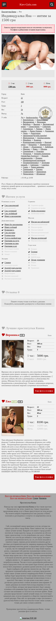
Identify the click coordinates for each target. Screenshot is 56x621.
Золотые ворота (43, 138)
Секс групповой (10, 211)
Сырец (25, 167)
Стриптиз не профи (38, 208)
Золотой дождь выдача (13, 268)
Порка (33, 263)
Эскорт (7, 254)
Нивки (35, 149)
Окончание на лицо (11, 243)
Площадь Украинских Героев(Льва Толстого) (35, 155)
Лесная (25, 147)
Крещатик (33, 145)
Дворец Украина (36, 131)
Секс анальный (10, 208)
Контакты (42, 498)
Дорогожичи (35, 133)
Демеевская (49, 131)
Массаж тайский (37, 230)
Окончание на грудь (11, 241)
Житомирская (28, 138)
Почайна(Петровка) (31, 163)
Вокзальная (41, 122)
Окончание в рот (10, 246)
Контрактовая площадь (32, 142)
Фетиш (33, 265)
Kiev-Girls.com (28, 4)
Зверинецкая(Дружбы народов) (35, 136)
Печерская (27, 154)
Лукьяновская (36, 147)
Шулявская (40, 174)
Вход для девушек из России (21, 498)
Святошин (34, 165)
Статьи (35, 498)
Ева (8, 401)
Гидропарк (46, 126)
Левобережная (45, 145)
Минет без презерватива (13, 224)
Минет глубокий (10, 227)
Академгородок (32, 117)
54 (22, 110)
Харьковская (41, 172)
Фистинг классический (12, 279)
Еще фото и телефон (44, 391)
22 (22, 98)
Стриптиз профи (37, 205)
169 (22, 102)
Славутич (45, 165)
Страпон (7, 263)
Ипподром (27, 140)
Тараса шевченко (37, 167)
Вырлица (36, 124)
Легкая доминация (38, 260)
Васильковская (28, 122)
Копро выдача (9, 273)
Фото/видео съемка (11, 249)
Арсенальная (45, 117)
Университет (28, 172)
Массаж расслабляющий (40, 222)
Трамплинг (35, 268)
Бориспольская (42, 120)
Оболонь (43, 149)
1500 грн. (12, 87)
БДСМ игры (35, 257)
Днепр (25, 133)
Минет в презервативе (12, 216)
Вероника (12, 335)
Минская (26, 149)
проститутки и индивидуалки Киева (30, 609)
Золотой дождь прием (12, 271)
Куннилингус (9, 230)
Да (22, 114)
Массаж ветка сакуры (39, 241)
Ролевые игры (9, 235)
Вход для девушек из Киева (15, 496)
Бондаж (34, 249)
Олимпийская (28, 151)
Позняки (39, 158)
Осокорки (40, 151)
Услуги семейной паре (12, 238)
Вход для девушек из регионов (38, 496)
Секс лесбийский (10, 214)
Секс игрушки (9, 233)
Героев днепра (34, 126)
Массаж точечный (38, 235)
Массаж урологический (40, 233)
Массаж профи (36, 227)
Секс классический (11, 205)
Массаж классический (39, 224)
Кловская (37, 140)
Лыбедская (49, 147)
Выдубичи (26, 124)
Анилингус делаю (11, 265)
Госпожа (34, 252)
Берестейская (28, 120)
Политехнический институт (34, 160)
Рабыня (34, 254)
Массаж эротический (39, 238)
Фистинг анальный (11, 276)
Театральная (28, 169)
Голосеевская (28, 129)
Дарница (39, 129)
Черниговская (28, 174)
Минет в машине (10, 252)
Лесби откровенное (38, 211)
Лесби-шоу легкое (38, 214)
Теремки (39, 169)
